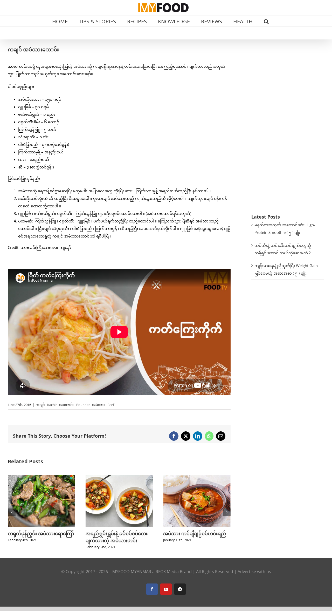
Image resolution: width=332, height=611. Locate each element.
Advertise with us (254, 571)
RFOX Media (167, 571)
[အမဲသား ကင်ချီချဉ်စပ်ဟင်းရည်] (119, 477)
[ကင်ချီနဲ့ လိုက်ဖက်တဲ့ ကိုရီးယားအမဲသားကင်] (197, 477)
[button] (266, 21)
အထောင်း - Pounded (75, 404)
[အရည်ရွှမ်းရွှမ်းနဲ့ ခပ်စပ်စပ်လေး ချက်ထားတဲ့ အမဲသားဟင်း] (41, 477)
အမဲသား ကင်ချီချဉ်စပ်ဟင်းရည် (117, 533)
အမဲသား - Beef (103, 404)
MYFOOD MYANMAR (131, 571)
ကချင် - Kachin (47, 404)
